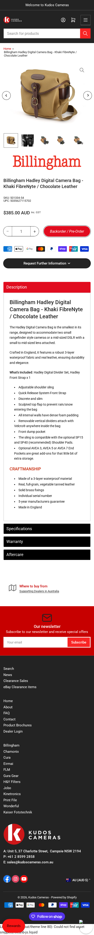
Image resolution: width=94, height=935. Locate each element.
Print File (10, 800)
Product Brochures (17, 725)
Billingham (11, 745)
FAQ (6, 713)
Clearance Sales (15, 681)
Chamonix (11, 752)
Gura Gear (10, 776)
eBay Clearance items (20, 687)
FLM (6, 770)
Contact (9, 719)
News (7, 675)
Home (7, 48)
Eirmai (8, 764)
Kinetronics (12, 794)
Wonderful (11, 806)
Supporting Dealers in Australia (39, 591)
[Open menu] (86, 20)
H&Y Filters (12, 782)
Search (8, 669)
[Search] (85, 33)
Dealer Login (13, 731)
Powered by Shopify (64, 897)
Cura (6, 757)
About (8, 707)
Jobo (7, 788)
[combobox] (47, 33)
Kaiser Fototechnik (17, 812)
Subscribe (78, 642)
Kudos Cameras (38, 897)
